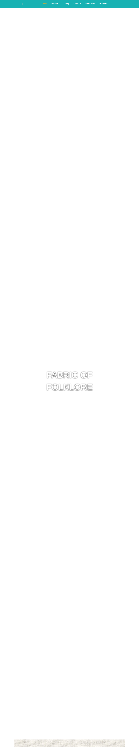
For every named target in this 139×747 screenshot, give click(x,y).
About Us (77, 4)
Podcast (54, 4)
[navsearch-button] (114, 4)
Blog (67, 4)
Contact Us (90, 4)
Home (44, 4)
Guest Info (103, 4)
